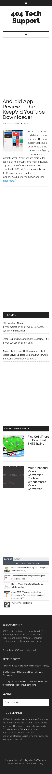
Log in (42, 763)
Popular (8, 559)
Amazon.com (29, 719)
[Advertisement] (26, 65)
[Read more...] (9, 180)
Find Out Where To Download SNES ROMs (38, 440)
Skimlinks (24, 729)
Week (23, 563)
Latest (17, 559)
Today (15, 563)
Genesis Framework (16, 763)
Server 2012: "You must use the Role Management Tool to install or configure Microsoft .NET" (27, 595)
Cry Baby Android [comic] (21, 603)
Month (31, 563)
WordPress (32, 763)
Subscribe (7, 650)
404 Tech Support (26, 17)
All (37, 563)
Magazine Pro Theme (34, 760)
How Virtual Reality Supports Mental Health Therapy (26, 666)
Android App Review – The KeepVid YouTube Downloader (24, 109)
